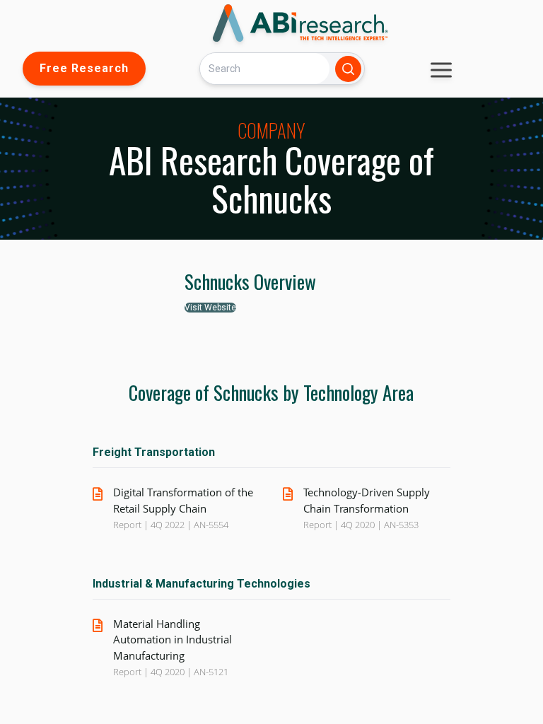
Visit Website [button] (210, 308)
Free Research (84, 68)
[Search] (348, 69)
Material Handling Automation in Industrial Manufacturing (172, 639)
